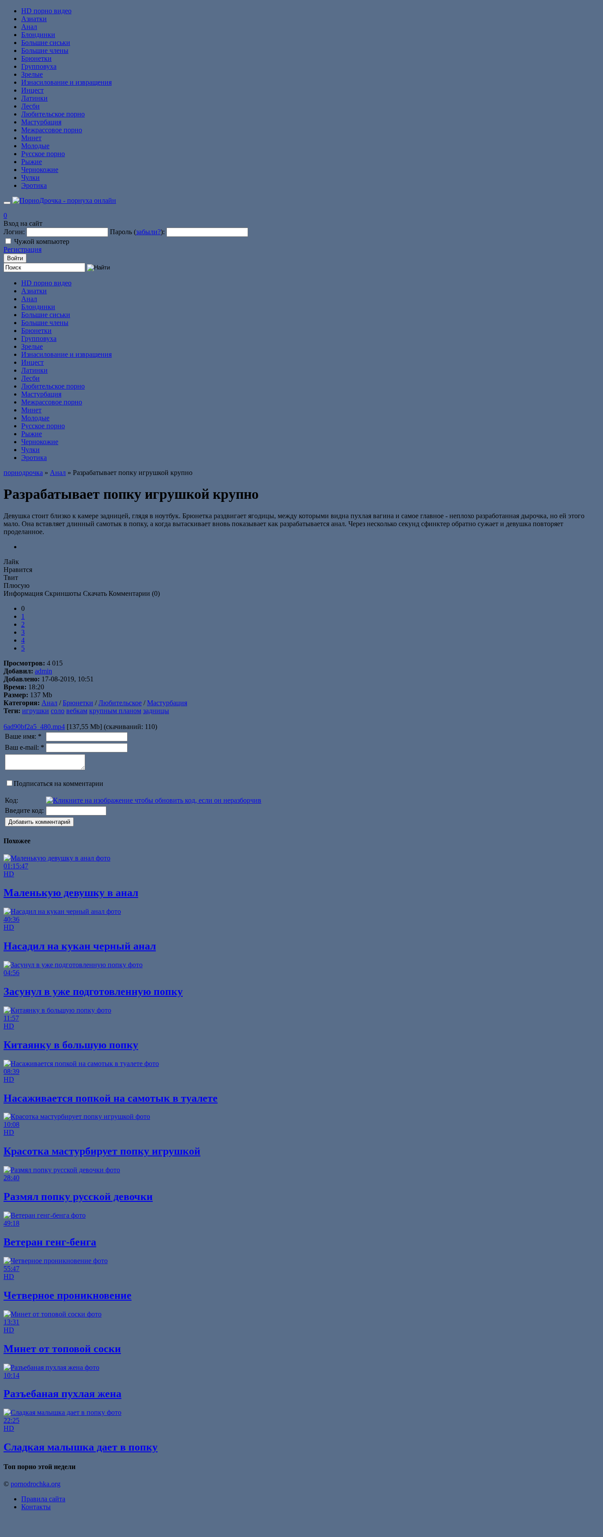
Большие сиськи (45, 42)
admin (43, 671)
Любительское (120, 703)
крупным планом (115, 710)
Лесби (30, 106)
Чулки (30, 177)
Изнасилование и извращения (66, 82)
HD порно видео (46, 11)
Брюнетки (36, 58)
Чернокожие (39, 169)
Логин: (14, 232)
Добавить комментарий (39, 822)
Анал (29, 26)
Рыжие (31, 161)
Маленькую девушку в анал (71, 892)
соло (57, 710)
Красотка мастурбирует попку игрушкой (102, 1151)
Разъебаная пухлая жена (62, 1393)
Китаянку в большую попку (71, 1045)
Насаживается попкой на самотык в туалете (111, 1098)
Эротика (34, 185)
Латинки (34, 98)
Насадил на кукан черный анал (80, 946)
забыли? (148, 232)
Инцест (32, 90)
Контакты (36, 1507)
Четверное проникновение (68, 1295)
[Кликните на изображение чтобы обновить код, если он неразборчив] (153, 800)
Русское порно (43, 153)
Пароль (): (137, 232)
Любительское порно (53, 114)
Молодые (35, 146)
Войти (15, 258)
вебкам (76, 710)
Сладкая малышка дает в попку (81, 1447)
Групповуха (39, 66)
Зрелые (32, 74)
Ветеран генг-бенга (50, 1242)
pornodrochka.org (35, 1484)
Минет (31, 138)
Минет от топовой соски (62, 1348)
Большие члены (44, 50)
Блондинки (38, 34)
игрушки (35, 710)
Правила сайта (43, 1499)
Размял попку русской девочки (78, 1196)
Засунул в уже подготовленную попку (93, 991)
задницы (156, 710)
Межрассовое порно (51, 130)
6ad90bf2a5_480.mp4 (34, 726)
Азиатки (34, 18)
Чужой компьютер (41, 241)
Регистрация (22, 249)
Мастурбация (41, 122)
